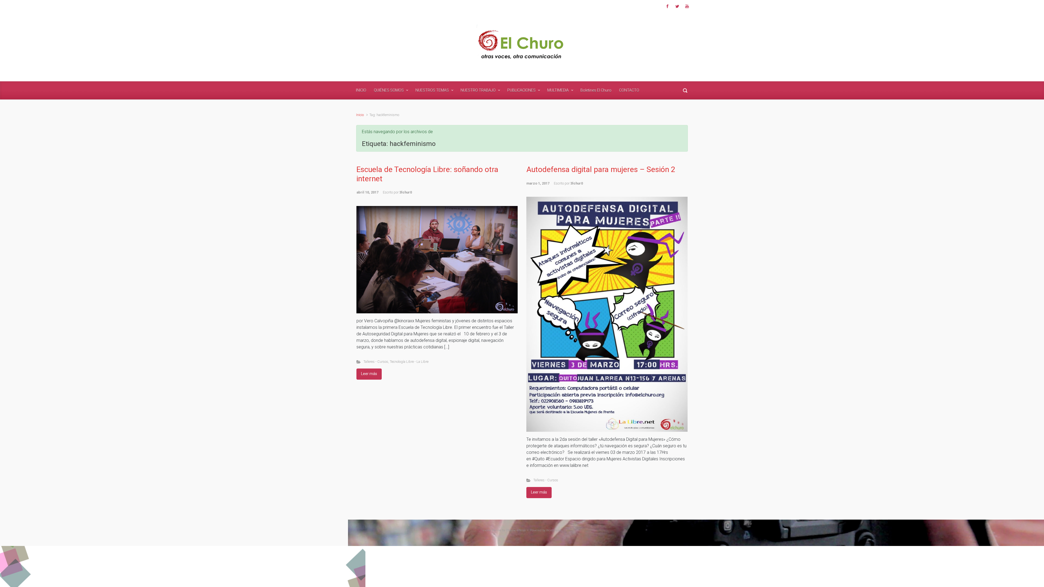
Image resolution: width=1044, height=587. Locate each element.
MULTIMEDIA (558, 90)
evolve (487, 530)
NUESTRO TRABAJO (478, 90)
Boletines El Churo (595, 90)
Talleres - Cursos (375, 362)
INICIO (361, 90)
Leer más (369, 373)
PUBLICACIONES (521, 90)
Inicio (360, 115)
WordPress (553, 530)
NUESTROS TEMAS (432, 90)
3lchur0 (405, 192)
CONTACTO (629, 90)
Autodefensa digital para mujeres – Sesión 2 (600, 169)
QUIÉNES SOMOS (389, 90)
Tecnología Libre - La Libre (409, 362)
